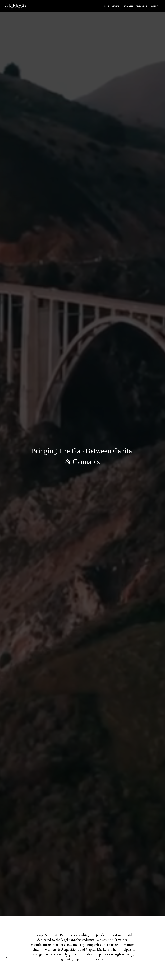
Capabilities (128, 6)
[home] (18, 6)
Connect (154, 6)
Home (106, 6)
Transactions (141, 6)
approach (116, 6)
